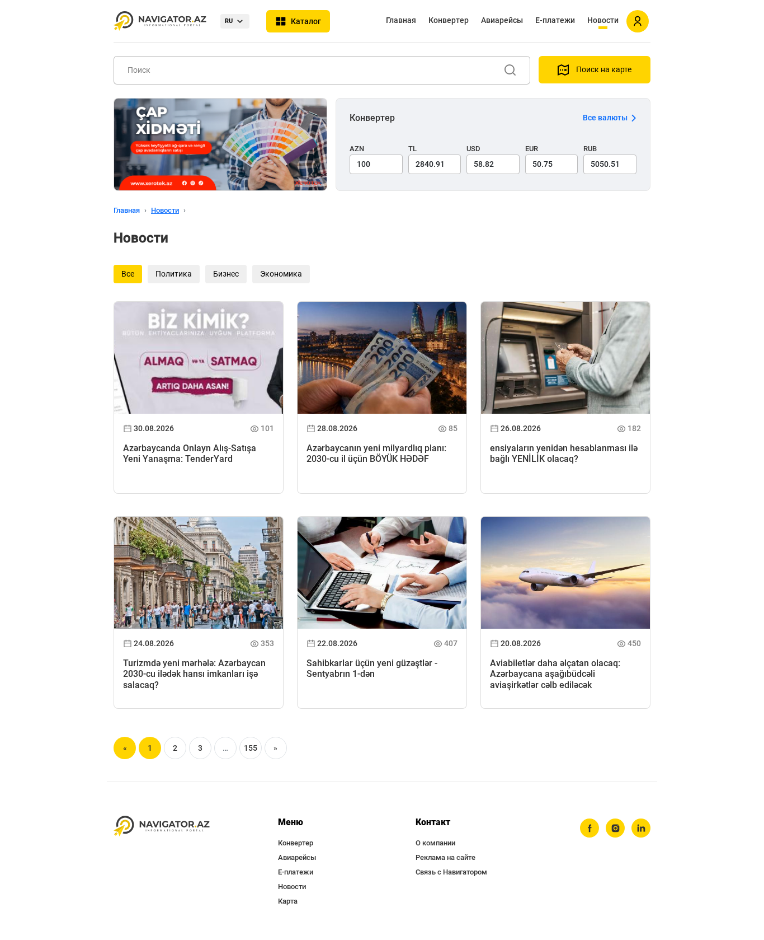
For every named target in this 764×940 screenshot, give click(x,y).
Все (127, 273)
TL (412, 148)
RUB (590, 148)
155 (250, 747)
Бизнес (226, 273)
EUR (531, 148)
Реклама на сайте (445, 857)
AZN (357, 148)
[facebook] (589, 828)
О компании (435, 843)
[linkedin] (640, 828)
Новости (603, 20)
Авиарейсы (502, 20)
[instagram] (615, 828)
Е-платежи (555, 20)
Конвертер (448, 20)
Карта (288, 901)
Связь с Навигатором (451, 872)
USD (473, 148)
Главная (401, 20)
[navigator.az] (162, 826)
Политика (173, 273)
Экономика (281, 273)
